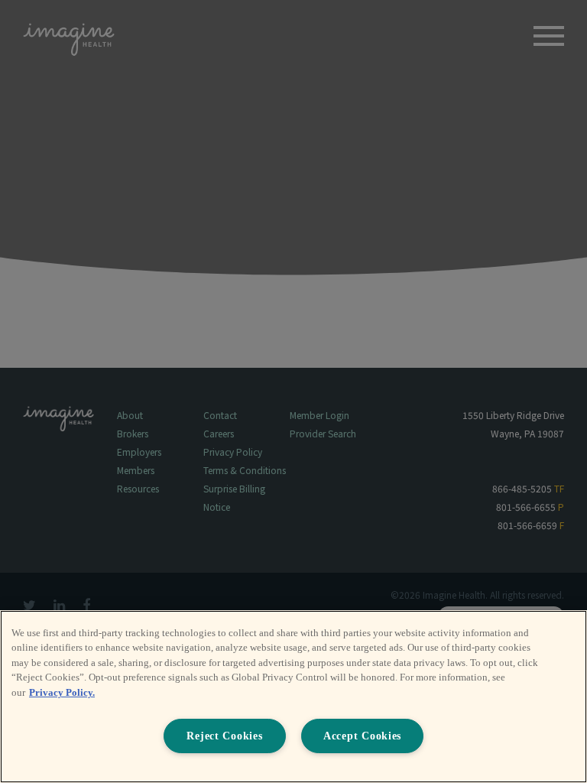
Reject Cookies (224, 735)
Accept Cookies (362, 735)
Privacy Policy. (62, 692)
